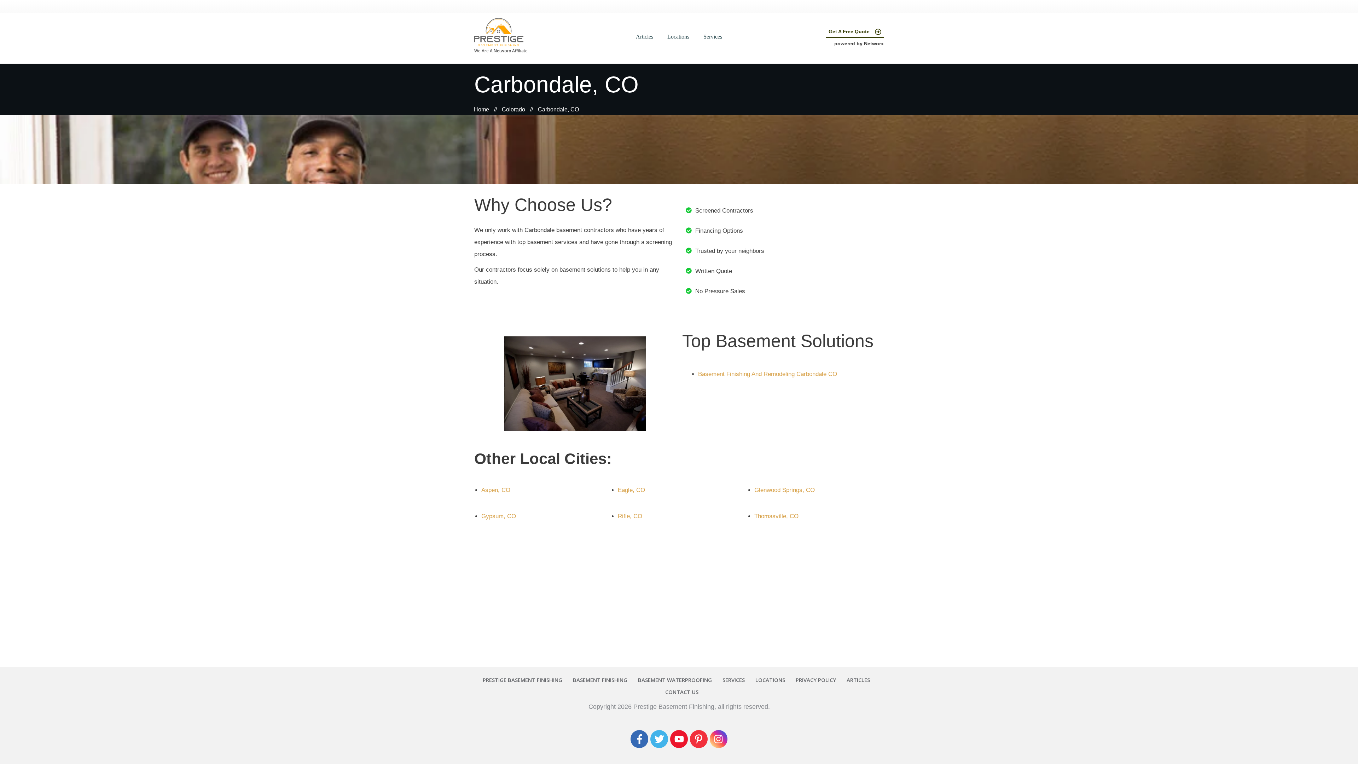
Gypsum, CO (498, 516)
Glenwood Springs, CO (784, 490)
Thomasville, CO (776, 516)
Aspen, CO (495, 490)
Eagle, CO (631, 490)
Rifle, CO (630, 516)
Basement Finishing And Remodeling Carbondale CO (767, 374)
